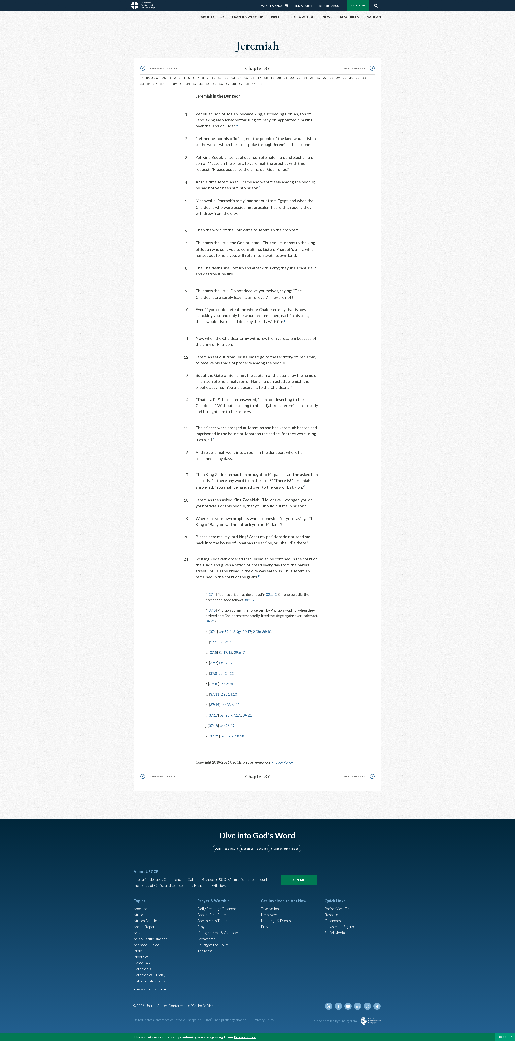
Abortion (141, 908)
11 (220, 77)
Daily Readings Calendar (288, 6)
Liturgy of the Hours (213, 945)
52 (260, 84)
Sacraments (206, 939)
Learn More (299, 880)
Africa (138, 914)
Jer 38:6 (227, 704)
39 (175, 84)
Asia (137, 932)
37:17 (213, 715)
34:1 (247, 600)
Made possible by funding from (336, 1021)
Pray (264, 926)
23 (299, 77)
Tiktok (377, 1006)
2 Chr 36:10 (262, 631)
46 (221, 84)
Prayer (202, 926)
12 (227, 77)
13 (233, 77)
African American (147, 920)
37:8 (213, 673)
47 (228, 84)
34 (142, 84)
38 (168, 84)
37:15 (214, 704)
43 (201, 84)
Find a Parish (303, 5)
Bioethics (141, 957)
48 (234, 84)
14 (240, 77)
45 (214, 84)
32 (358, 77)
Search (376, 5)
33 (364, 77)
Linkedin (357, 1006)
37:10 (213, 684)
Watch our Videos (286, 848)
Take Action (270, 908)
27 (325, 77)
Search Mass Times (212, 920)
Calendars (333, 920)
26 (318, 77)
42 (195, 84)
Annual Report (145, 926)
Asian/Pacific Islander (150, 939)
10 (213, 77)
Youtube (348, 1006)
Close (503, 1036)
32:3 (237, 715)
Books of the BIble (211, 914)
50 (247, 84)
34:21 (210, 621)
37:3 (213, 642)
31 (351, 77)
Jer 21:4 (226, 684)
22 (292, 77)
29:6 (237, 652)
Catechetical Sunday (149, 975)
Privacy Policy (282, 762)
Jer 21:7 (226, 715)
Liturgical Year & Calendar (217, 932)
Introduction (153, 77)
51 (254, 84)
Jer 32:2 (227, 736)
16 (253, 77)
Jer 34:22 (226, 673)
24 (305, 77)
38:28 (239, 736)
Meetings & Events (276, 920)
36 (155, 84)
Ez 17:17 (225, 663)
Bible (138, 951)
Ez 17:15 (225, 652)
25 (312, 77)
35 (149, 84)
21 (285, 77)
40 (182, 84)
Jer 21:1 (225, 642)
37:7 (213, 663)
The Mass (204, 951)
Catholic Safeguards (149, 981)
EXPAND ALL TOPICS (148, 989)
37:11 (214, 694)
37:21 (214, 736)
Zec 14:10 (229, 694)
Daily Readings (271, 5)
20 (279, 77)
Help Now (358, 5)
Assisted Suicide (146, 945)
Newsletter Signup (339, 926)
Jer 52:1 (225, 631)
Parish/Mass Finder (340, 908)
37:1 (213, 631)
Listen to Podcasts (254, 848)
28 (331, 77)
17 (259, 77)
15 (246, 77)
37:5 (212, 610)
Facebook (338, 1006)
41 (188, 84)
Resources (333, 914)
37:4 (212, 594)
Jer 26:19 (227, 725)
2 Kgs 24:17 (242, 631)
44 (208, 84)
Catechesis (142, 969)
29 (338, 77)
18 (266, 77)
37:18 (213, 725)
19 (272, 77)
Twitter (328, 1006)
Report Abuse (329, 5)
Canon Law (142, 963)
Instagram (367, 1006)
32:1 (269, 594)
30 (345, 77)
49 (241, 84)
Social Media (335, 932)
